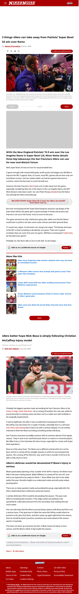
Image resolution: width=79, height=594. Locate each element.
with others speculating (15, 428)
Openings (24, 568)
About (8, 568)
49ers (31, 186)
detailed (54, 192)
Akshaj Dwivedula (12, 46)
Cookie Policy (25, 575)
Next (67, 107)
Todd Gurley (68, 233)
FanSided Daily (26, 571)
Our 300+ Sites (60, 568)
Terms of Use (11, 575)
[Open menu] (5, 3)
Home (8, 551)
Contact (40, 568)
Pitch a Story (42, 571)
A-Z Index (10, 579)
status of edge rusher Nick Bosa (19, 411)
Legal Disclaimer (44, 575)
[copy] (18, 51)
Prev (12, 107)
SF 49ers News (18, 551)
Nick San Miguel (12, 349)
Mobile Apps (11, 571)
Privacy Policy (59, 571)
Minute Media (15, 584)
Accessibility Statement (63, 575)
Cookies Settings (27, 579)
